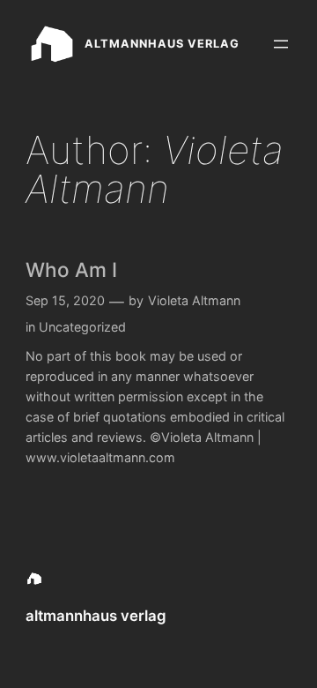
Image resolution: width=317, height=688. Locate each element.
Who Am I (71, 269)
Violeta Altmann (194, 300)
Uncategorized (82, 326)
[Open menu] (280, 44)
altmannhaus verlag (162, 43)
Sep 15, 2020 (65, 300)
